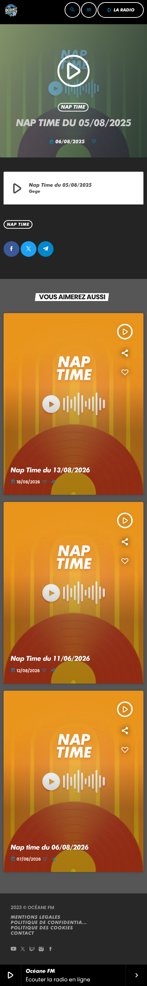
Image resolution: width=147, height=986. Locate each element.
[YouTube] (13, 949)
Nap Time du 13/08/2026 (50, 470)
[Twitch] (32, 949)
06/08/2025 (67, 142)
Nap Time (73, 107)
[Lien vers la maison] (11, 10)
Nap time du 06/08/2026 (49, 847)
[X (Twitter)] (23, 949)
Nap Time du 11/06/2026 (50, 658)
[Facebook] (51, 949)
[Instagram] (41, 949)
